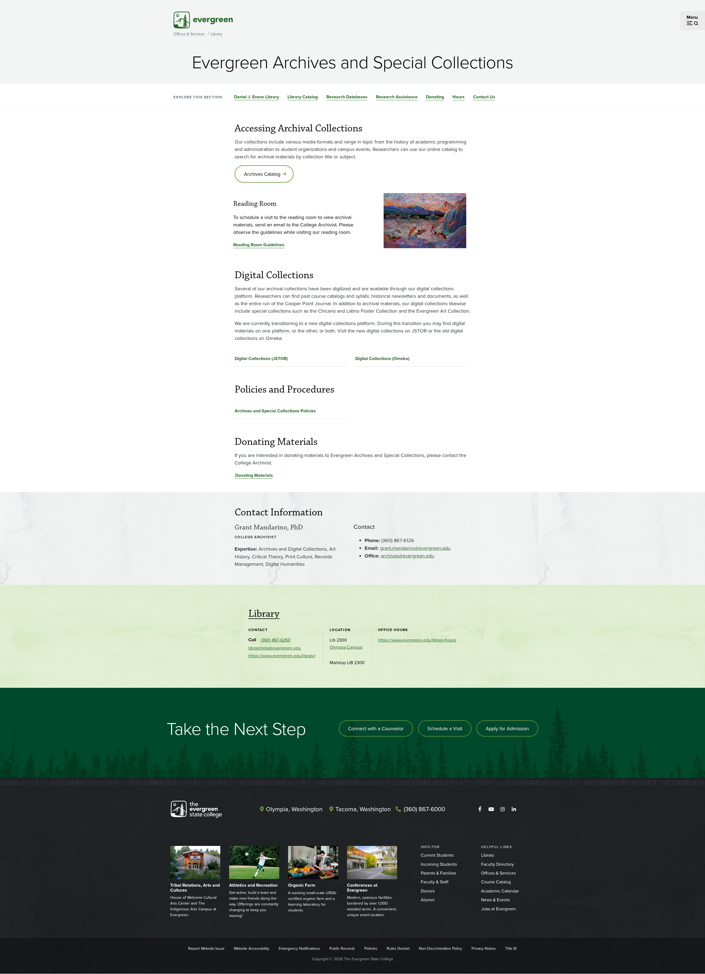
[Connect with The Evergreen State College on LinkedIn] (514, 809)
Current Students (437, 855)
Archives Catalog (262, 174)
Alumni (428, 900)
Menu (692, 17)
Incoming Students (439, 864)
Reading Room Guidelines (258, 245)
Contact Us (484, 97)
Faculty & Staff (434, 882)
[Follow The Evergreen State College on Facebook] (480, 809)
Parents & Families (438, 873)
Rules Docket (398, 948)
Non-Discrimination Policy (440, 948)
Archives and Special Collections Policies (275, 411)
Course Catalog (496, 882)
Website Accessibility (251, 948)
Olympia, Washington (294, 809)
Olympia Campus (346, 647)
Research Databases (346, 97)
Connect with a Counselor (376, 728)
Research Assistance (396, 97)
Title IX (511, 948)
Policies (370, 948)
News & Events (495, 900)
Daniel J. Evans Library (256, 97)
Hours (458, 97)
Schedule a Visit (444, 728)
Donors (428, 891)
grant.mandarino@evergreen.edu (415, 548)
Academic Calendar (500, 891)
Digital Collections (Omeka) (382, 358)
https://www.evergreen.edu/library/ (282, 656)
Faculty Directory (497, 864)
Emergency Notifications (299, 948)
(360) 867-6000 (424, 809)
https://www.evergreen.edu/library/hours (417, 640)
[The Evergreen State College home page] (206, 810)
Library (216, 34)
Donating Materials (254, 475)
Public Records (342, 948)
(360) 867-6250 (276, 640)
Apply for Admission (507, 728)
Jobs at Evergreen (498, 909)
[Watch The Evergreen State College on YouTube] (491, 809)
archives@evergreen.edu (407, 555)
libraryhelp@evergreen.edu (274, 648)
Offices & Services (189, 34)
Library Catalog (303, 97)
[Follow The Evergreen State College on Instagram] (502, 809)
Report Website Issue (206, 948)
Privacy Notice (483, 948)
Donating (435, 97)
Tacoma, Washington (363, 809)
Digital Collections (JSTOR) (261, 358)
